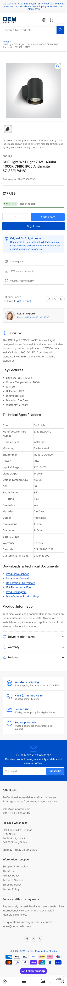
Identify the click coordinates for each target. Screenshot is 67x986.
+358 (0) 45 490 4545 (37, 317)
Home (6, 41)
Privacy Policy (11, 875)
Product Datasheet (17, 573)
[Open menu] (60, 20)
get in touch (24, 301)
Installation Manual (17, 578)
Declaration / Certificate (20, 583)
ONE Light (8, 156)
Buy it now (33, 226)
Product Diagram (16, 592)
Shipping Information (15, 866)
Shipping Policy (12, 884)
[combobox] (33, 30)
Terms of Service (13, 880)
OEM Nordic (26, 951)
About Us (8, 871)
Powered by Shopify (46, 951)
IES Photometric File (18, 587)
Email (20, 317)
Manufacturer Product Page (23, 596)
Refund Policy (11, 889)
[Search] (60, 30)
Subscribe (55, 771)
